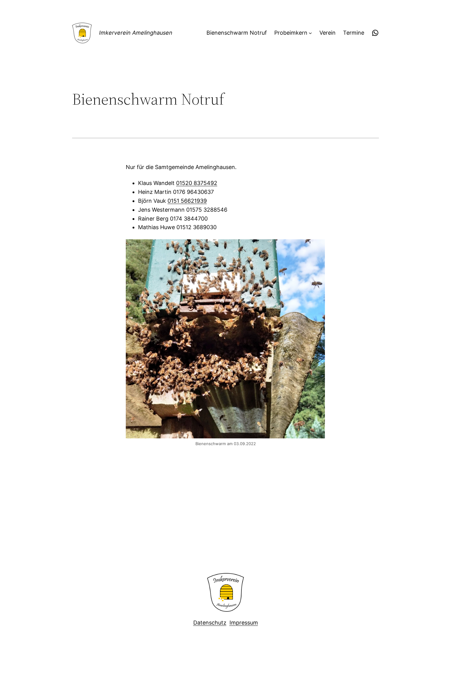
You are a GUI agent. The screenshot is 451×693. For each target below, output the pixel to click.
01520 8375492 (196, 183)
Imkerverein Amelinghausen (135, 32)
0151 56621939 (187, 201)
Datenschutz (209, 622)
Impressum (243, 622)
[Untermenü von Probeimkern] (310, 33)
